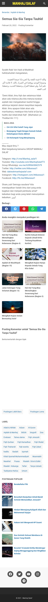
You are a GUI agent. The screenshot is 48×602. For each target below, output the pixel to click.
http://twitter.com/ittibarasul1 (23, 168)
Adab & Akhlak (10, 428)
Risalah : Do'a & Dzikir (32, 461)
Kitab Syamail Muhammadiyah (16, 456)
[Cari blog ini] (44, 3)
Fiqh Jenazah (33, 437)
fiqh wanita (24, 447)
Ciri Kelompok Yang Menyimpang (21, 138)
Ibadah (15, 452)
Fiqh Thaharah (10, 447)
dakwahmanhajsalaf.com (19, 171)
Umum (24, 471)
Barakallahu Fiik (21, 484)
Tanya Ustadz (36, 466)
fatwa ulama (19, 437)
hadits (6, 452)
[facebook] (6, 209)
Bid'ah (23, 432)
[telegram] (41, 209)
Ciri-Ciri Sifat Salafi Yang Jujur (20, 127)
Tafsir (24, 466)
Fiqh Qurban (9, 442)
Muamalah (37, 456)
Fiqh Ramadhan (24, 442)
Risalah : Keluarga (11, 466)
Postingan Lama (37, 412)
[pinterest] (24, 209)
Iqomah (25, 452)
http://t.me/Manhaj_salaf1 (24, 158)
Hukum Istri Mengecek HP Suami (28, 522)
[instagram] (38, 574)
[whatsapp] (32, 209)
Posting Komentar (25, 25)
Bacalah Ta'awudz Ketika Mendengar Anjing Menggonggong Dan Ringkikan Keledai (30, 551)
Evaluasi (7, 437)
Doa (41, 432)
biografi (33, 432)
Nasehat (7, 461)
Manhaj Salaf (27, 598)
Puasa (17, 461)
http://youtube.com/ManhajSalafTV (28, 162)
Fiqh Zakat (36, 447)
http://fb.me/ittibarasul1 (23, 178)
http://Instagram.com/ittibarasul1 (28, 175)
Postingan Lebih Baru (12, 412)
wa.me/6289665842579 (30, 165)
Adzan (22, 428)
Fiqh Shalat (39, 442)
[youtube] (28, 574)
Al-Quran (31, 428)
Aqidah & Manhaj (11, 432)
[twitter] (15, 209)
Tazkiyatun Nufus (11, 471)
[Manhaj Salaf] (24, 3)
